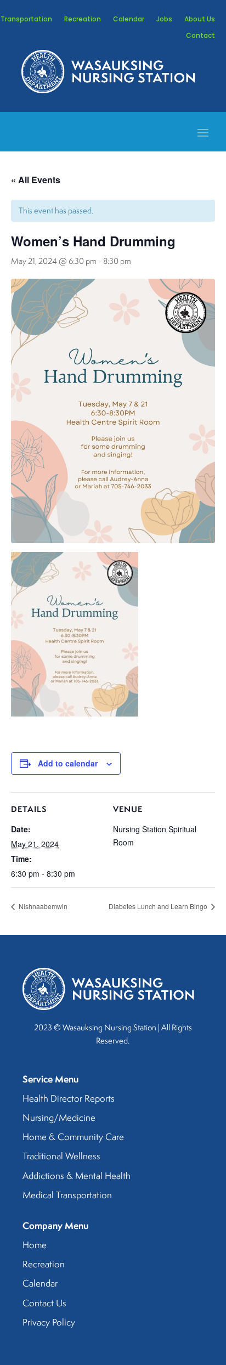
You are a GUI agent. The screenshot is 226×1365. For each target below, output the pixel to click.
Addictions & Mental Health (76, 1176)
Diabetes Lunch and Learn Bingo (159, 906)
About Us (199, 19)
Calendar (128, 19)
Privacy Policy (48, 1322)
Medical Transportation (67, 1195)
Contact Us (44, 1303)
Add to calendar (68, 763)
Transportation (26, 19)
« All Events (35, 179)
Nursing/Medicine (58, 1118)
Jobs (164, 19)
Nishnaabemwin (42, 906)
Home (34, 1245)
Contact (200, 36)
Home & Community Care (73, 1137)
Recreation (82, 19)
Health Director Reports (68, 1098)
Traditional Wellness (61, 1156)
